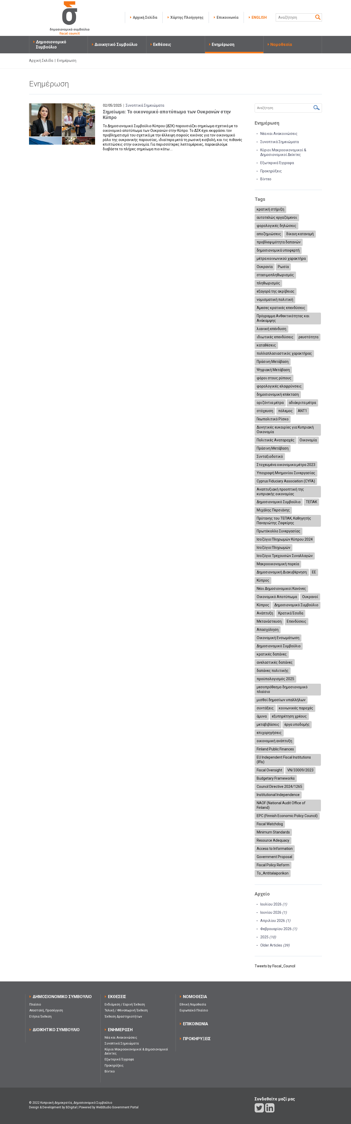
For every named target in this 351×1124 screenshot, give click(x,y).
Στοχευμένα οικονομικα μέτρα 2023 (286, 465)
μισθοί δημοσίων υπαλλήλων (281, 700)
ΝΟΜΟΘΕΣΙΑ (195, 996)
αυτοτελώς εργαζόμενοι (277, 217)
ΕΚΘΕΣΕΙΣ (117, 996)
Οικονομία (308, 440)
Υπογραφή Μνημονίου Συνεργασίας (286, 473)
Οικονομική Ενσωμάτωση (278, 638)
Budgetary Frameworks (276, 778)
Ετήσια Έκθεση (40, 1016)
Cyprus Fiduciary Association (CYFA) (286, 481)
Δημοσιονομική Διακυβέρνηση (282, 572)
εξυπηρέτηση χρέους (289, 716)
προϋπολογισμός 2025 (275, 679)
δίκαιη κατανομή (300, 234)
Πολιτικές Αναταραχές (275, 440)
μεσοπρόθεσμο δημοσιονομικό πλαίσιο (282, 689)
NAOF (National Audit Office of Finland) (281, 805)
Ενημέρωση (223, 44)
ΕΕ (314, 572)
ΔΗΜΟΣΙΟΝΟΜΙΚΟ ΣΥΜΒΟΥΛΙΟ (62, 996)
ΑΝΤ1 (302, 411)
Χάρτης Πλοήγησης (187, 17)
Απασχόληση (268, 630)
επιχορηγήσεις (269, 733)
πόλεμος (285, 411)
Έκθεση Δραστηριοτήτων (123, 1016)
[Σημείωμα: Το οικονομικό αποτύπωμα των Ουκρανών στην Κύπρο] (62, 124)
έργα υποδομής (297, 724)
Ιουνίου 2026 (273, 912)
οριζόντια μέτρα (270, 403)
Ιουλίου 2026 (273, 904)
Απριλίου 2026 (275, 921)
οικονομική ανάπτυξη (274, 741)
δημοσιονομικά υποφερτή (278, 250)
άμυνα (262, 716)
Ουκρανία (265, 267)
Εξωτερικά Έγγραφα (277, 163)
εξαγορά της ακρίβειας (275, 291)
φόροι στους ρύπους (274, 378)
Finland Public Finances (275, 749)
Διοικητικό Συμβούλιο (116, 44)
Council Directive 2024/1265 (279, 786)
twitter (259, 1107)
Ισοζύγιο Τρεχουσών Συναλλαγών (285, 556)
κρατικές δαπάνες (272, 654)
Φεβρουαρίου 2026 (278, 929)
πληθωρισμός (268, 283)
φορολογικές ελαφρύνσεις (279, 386)
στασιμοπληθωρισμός (275, 275)
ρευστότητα (308, 337)
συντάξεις (265, 708)
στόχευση (265, 411)
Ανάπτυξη (265, 613)
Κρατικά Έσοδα (290, 613)
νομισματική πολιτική (275, 299)
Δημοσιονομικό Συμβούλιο (51, 44)
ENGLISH (259, 17)
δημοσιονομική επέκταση (278, 394)
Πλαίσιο (35, 1004)
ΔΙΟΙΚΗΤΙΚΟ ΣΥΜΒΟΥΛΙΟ (56, 1029)
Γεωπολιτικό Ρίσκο (273, 419)
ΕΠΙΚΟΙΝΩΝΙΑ (195, 1023)
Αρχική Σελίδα (145, 17)
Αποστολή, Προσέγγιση (46, 1010)
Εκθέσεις (162, 44)
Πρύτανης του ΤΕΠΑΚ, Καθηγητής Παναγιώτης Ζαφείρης (284, 520)
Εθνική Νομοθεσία (193, 1004)
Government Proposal (274, 857)
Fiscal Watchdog (270, 824)
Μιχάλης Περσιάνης (273, 510)
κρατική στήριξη (270, 209)
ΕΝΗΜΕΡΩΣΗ (120, 1029)
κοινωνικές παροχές (296, 708)
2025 (268, 937)
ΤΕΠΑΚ (311, 502)
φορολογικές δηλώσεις (276, 226)
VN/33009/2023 (300, 770)
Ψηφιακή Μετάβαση (273, 370)
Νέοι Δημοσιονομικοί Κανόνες (281, 588)
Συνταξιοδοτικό (270, 456)
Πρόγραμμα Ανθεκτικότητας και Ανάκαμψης (283, 318)
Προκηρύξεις (271, 171)
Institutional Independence (278, 795)
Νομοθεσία (281, 44)
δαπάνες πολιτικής (273, 671)
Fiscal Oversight (269, 770)
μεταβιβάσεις (268, 724)
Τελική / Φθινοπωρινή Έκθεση (126, 1010)
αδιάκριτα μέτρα (302, 403)
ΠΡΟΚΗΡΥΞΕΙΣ (197, 1038)
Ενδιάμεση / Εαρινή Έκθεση (125, 1004)
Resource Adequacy (273, 840)
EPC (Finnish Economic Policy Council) (287, 816)
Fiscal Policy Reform (273, 865)
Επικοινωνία (227, 17)
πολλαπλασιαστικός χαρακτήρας (284, 353)
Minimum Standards (273, 832)
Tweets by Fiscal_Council (275, 966)
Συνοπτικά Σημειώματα (145, 105)
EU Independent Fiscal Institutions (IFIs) (284, 759)
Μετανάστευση (269, 621)
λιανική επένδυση (271, 329)
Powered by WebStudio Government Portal (108, 1107)
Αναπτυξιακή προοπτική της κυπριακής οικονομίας (280, 491)
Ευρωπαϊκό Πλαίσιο (194, 1010)
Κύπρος (263, 580)
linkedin (269, 1107)
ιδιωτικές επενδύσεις (275, 337)
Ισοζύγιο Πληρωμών (273, 547)
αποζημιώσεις (269, 234)
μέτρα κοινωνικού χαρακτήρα (281, 258)
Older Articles (275, 945)
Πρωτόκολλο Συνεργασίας (278, 531)
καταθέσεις (266, 345)
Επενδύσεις (296, 621)
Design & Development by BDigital (53, 1107)
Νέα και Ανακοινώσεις (279, 134)
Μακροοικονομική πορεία (278, 564)
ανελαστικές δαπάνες (275, 662)
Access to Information (275, 849)
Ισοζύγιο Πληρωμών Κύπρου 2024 (285, 539)
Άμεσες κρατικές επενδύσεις (281, 308)
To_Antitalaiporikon (273, 873)
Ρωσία (283, 267)
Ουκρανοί (310, 597)
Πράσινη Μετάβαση (273, 362)
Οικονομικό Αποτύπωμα (277, 597)
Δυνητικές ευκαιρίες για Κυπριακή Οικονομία (285, 429)
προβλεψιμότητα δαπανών (279, 242)
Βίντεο (265, 179)
